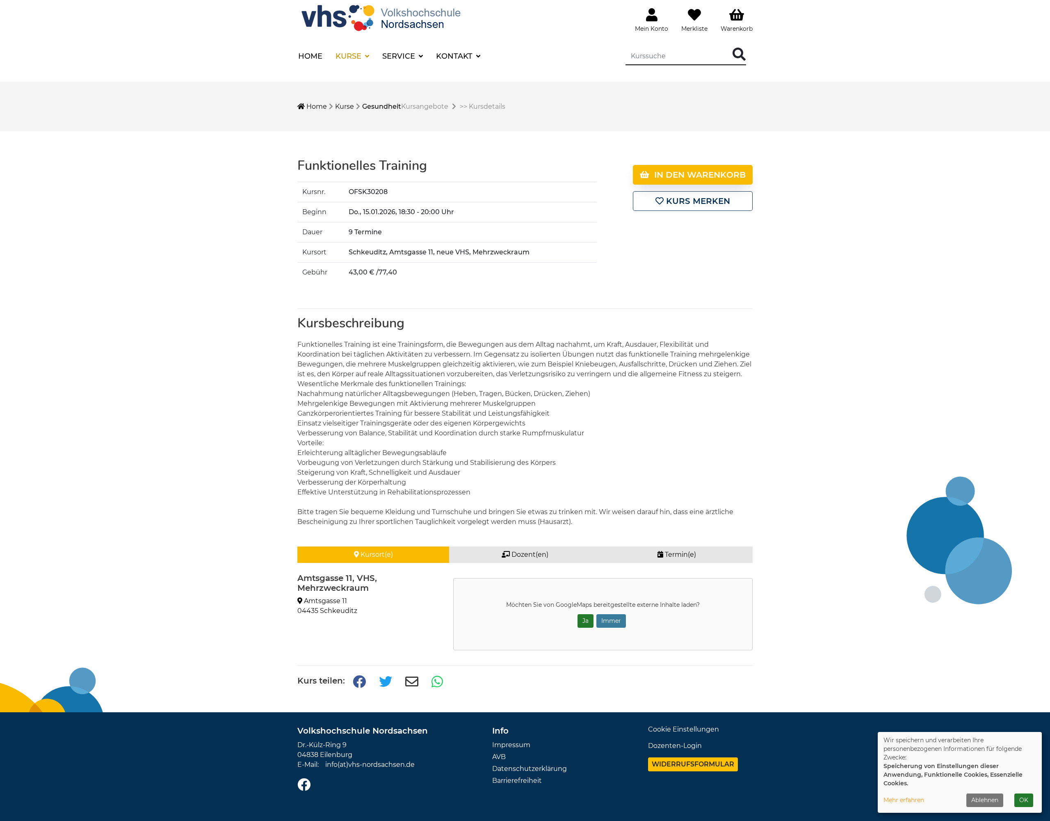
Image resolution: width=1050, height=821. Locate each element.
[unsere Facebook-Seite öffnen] (303, 785)
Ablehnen (984, 800)
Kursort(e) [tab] (376, 554)
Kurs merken (697, 201)
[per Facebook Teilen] (359, 682)
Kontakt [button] (455, 56)
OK (1023, 800)
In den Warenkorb (697, 175)
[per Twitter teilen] (385, 682)
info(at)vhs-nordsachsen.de (370, 764)
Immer (611, 620)
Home (310, 56)
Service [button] (399, 56)
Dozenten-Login (675, 746)
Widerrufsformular (693, 764)
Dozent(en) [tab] (529, 554)
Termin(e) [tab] (679, 554)
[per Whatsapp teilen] (438, 682)
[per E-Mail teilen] (412, 682)
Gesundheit (381, 106)
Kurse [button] (349, 56)
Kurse (344, 106)
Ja (585, 620)
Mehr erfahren (903, 800)
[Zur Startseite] (383, 17)
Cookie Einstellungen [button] (683, 729)
